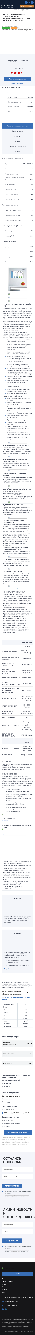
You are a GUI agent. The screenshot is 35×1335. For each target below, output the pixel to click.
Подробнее (7, 969)
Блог (3, 1292)
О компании (5, 1279)
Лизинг (4, 1284)
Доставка (5, 1287)
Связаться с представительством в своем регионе (16, 998)
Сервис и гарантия (7, 1281)
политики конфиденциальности (23, 1319)
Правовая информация (11, 1331)
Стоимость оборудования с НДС (9, 1043)
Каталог (17, 1274)
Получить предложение (17, 79)
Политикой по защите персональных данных (17, 1195)
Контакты (5, 1290)
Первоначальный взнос (8, 1054)
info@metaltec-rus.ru (11, 1302)
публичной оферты (16, 1196)
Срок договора (8, 1063)
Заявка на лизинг (17, 83)
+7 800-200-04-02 (7, 5)
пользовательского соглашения (10, 1321)
